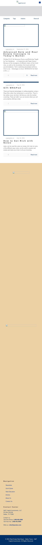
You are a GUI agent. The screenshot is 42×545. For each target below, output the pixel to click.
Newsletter (9, 485)
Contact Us (9, 501)
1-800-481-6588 (18, 519)
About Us (8, 498)
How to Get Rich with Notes (18, 142)
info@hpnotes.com (15, 525)
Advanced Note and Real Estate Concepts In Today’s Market (20, 54)
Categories (6, 18)
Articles (8, 495)
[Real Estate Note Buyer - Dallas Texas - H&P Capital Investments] (21, 3)
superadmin (9, 49)
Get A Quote (9, 488)
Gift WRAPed (12, 88)
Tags (14, 18)
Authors (23, 18)
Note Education (10, 491)
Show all (36, 18)
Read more (34, 75)
